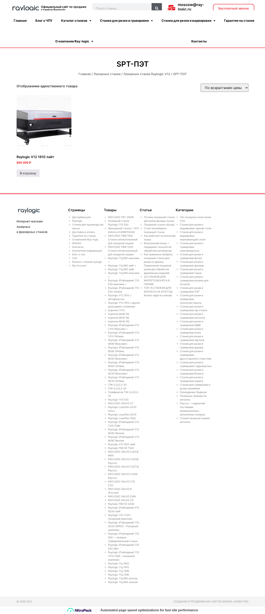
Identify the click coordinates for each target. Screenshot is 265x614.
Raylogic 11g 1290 (118, 574)
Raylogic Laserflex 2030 (122, 414)
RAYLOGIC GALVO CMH (122, 496)
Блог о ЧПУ (43, 21)
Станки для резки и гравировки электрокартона (191, 247)
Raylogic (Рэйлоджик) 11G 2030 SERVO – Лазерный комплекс (123, 526)
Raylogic (77, 220)
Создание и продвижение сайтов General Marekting (210, 601)
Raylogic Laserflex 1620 (122, 418)
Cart (74, 258)
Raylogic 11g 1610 (118, 567)
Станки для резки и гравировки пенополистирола (191, 299)
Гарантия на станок (239, 21)
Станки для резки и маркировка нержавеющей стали (192, 235)
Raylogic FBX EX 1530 (121, 448)
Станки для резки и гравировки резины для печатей (194, 280)
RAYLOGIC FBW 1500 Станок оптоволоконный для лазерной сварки (122, 239)
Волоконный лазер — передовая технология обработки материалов (158, 247)
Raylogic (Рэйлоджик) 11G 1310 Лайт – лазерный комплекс (123, 556)
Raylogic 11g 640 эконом (123, 582)
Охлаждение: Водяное (193, 392)
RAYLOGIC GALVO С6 (120, 500)
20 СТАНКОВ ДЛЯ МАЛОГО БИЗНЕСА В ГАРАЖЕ (157, 280)
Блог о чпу (78, 254)
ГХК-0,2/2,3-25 (117, 388)
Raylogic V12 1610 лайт (121, 444)
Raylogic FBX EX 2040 (121, 503)
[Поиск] (157, 8)
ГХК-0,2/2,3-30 (117, 384)
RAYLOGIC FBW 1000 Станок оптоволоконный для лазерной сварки (122, 250)
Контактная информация (87, 250)
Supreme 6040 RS (118, 321)
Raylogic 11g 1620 (118, 563)
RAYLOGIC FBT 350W (121, 217)
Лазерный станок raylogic (159, 224)
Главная (20, 21)
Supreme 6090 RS (118, 313)
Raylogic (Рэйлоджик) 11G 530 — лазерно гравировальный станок (123, 537)
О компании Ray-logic (72, 41)
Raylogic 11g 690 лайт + (122, 265)
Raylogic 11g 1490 (118, 570)
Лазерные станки (107, 74)
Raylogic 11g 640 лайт (121, 269)
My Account (79, 265)
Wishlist (76, 243)
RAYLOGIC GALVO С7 (120, 403)
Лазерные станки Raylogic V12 (146, 74)
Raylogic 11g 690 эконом (122, 578)
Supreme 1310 (116, 310)
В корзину (28, 173)
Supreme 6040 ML (119, 317)
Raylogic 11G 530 (118, 399)
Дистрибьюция (81, 217)
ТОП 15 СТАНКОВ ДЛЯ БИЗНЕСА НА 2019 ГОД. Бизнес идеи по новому (158, 291)
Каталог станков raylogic (87, 261)
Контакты (199, 41)
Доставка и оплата (83, 232)
